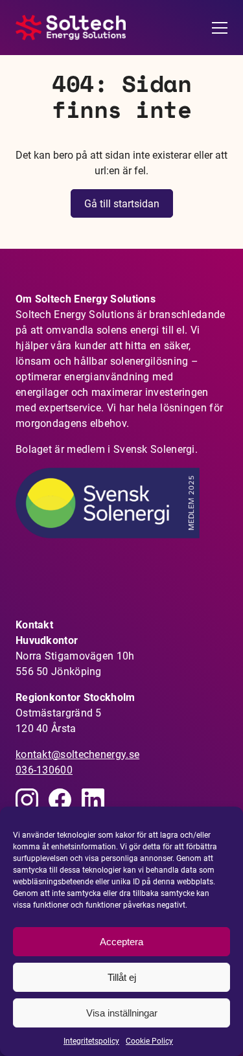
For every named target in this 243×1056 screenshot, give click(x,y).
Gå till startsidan (121, 204)
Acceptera (121, 941)
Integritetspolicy (91, 1041)
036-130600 (44, 770)
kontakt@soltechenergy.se (77, 754)
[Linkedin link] (27, 799)
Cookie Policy (149, 1041)
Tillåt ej (122, 977)
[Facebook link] (60, 799)
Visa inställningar (121, 1012)
